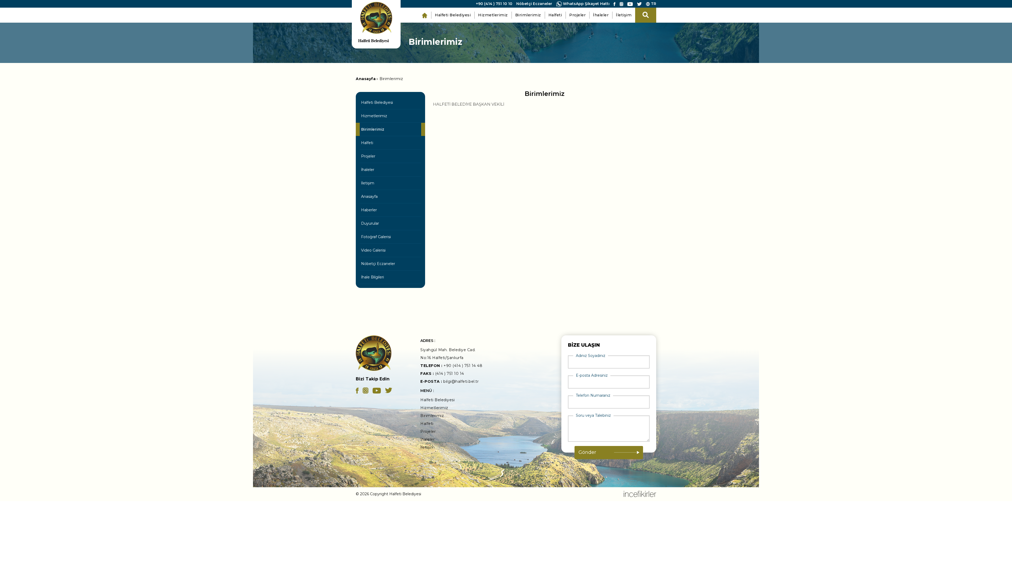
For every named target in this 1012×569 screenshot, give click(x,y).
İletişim (623, 15)
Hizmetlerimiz (493, 15)
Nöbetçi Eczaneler (534, 3)
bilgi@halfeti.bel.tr (461, 381)
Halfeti (555, 15)
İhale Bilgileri (372, 277)
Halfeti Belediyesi (453, 15)
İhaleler (601, 15)
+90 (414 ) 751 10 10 (494, 3)
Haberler (369, 210)
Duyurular (370, 223)
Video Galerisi (373, 250)
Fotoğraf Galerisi (376, 236)
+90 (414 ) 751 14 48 (463, 365)
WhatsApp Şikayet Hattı (586, 3)
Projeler (577, 15)
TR (653, 3)
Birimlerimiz (528, 15)
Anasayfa (369, 196)
